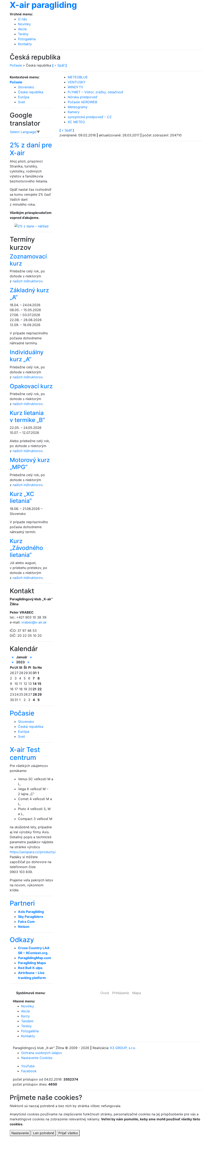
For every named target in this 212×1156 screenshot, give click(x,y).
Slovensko (26, 87)
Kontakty (25, 44)
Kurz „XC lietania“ (22, 497)
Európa (23, 97)
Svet (21, 102)
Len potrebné (43, 1133)
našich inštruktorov (27, 281)
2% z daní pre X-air (31, 149)
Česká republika (30, 92)
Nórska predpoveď (82, 97)
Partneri (22, 903)
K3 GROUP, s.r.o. (123, 1048)
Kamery (74, 112)
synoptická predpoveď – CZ (90, 117)
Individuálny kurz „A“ (26, 356)
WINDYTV (75, 87)
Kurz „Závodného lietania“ (26, 547)
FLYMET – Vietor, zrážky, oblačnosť (95, 92)
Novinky (24, 24)
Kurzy (25, 1016)
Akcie (22, 29)
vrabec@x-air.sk (34, 622)
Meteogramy (78, 107)
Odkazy (22, 940)
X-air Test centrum (25, 754)
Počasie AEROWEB (82, 102)
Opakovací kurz (31, 386)
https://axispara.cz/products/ (32, 852)
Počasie (16, 65)
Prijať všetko (68, 1133)
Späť (66, 130)
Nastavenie (20, 1133)
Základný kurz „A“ (29, 294)
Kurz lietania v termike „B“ (27, 416)
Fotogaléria (27, 39)
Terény (23, 34)
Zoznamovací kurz (28, 260)
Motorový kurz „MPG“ (30, 463)
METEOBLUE (78, 77)
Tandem (27, 1021)
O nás (22, 19)
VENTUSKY (77, 82)
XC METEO (76, 122)
